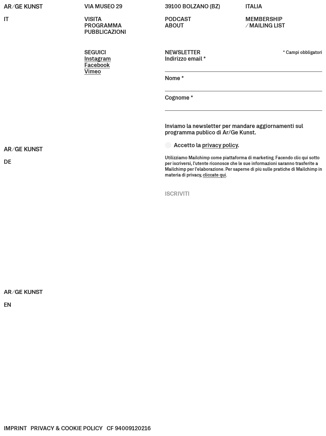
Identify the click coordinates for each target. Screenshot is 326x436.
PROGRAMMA (103, 26)
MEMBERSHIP (263, 20)
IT (6, 20)
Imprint (15, 429)
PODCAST (178, 20)
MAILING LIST (267, 26)
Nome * (174, 79)
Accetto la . (206, 146)
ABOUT (174, 26)
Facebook (97, 66)
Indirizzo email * (185, 59)
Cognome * (179, 98)
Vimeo (92, 72)
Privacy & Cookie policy (67, 429)
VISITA (93, 20)
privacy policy (220, 146)
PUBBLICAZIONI (105, 32)
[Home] (23, 7)
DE (7, 162)
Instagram (97, 59)
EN (7, 305)
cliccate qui (214, 175)
